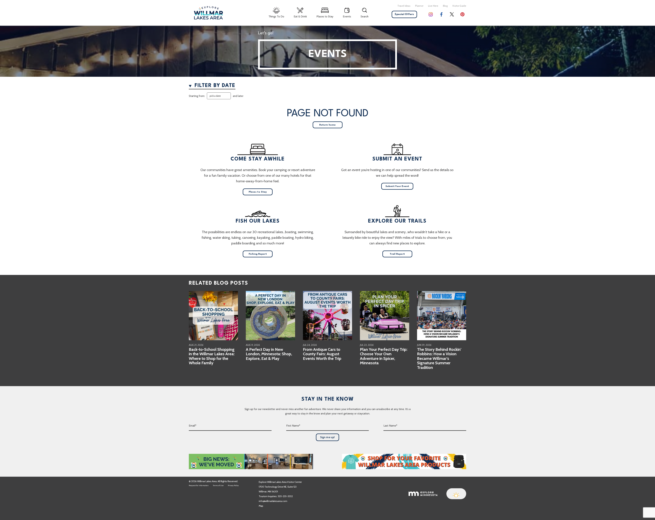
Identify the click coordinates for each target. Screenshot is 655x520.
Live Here (433, 5)
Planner (419, 5)
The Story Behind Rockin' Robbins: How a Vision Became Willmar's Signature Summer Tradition (439, 358)
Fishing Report (258, 254)
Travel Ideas (403, 5)
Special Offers (404, 14)
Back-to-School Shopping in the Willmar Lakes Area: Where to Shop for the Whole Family (212, 356)
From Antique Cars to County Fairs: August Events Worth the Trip (322, 354)
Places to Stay (324, 16)
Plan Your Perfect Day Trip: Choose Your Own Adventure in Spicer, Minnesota (383, 356)
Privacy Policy (233, 485)
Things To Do (276, 16)
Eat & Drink (300, 16)
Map (261, 505)
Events (347, 16)
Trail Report (397, 254)
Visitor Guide (459, 5)
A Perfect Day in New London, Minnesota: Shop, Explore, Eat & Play (269, 354)
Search (364, 16)
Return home (327, 125)
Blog (445, 5)
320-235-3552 (285, 496)
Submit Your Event (397, 186)
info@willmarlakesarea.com (273, 501)
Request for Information (199, 485)
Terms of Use (218, 485)
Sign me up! (327, 437)
